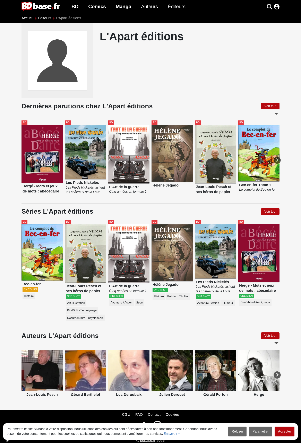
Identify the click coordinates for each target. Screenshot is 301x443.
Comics (97, 6)
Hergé (259, 395)
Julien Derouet (172, 395)
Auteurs (149, 6)
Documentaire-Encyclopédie (85, 317)
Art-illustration (76, 302)
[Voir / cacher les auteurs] (276, 343)
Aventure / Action (121, 302)
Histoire (29, 296)
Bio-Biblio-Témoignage (82, 310)
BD (74, 6)
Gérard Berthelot (85, 395)
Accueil (27, 18)
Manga (123, 6)
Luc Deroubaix (129, 395)
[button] (262, 6)
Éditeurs (177, 6)
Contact (154, 414)
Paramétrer (260, 431)
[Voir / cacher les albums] (276, 114)
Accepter (284, 431)
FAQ (139, 414)
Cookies (172, 414)
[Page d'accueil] (41, 6)
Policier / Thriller (177, 296)
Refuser (237, 431)
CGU (126, 414)
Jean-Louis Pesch (42, 395)
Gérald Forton (215, 395)
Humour (228, 302)
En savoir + (172, 433)
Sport (139, 302)
